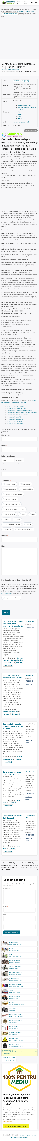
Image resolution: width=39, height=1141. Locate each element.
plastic (20, 114)
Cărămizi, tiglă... (15, 1021)
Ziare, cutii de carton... (15, 943)
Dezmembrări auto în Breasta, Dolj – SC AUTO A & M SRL (13, 726)
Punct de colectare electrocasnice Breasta (12, 676)
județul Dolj (25, 81)
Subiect (4, 536)
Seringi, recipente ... (14, 1027)
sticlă (19, 116)
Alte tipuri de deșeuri (9, 1057)
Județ (3, 464)
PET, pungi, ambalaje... (14, 949)
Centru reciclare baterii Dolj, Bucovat (13, 816)
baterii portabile (10, 489)
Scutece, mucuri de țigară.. (16, 1045)
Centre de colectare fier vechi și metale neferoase (22, 413)
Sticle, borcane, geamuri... (15, 955)
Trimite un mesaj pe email (21, 122)
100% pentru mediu (21, 3)
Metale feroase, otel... (14, 961)
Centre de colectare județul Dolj (16, 408)
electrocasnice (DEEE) (24, 105)
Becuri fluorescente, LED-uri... (16, 979)
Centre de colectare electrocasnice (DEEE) (19, 410)
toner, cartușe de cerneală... (16, 985)
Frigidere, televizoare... (15, 973)
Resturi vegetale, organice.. (16, 1039)
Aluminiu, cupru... (15, 967)
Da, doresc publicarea (12, 598)
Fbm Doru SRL (30, 772)
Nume (5, 906)
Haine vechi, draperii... (15, 991)
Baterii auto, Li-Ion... (14, 997)
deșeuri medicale (10, 499)
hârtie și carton (22, 110)
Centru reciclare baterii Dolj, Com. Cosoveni (13, 773)
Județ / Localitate (8, 456)
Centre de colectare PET (14, 417)
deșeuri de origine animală (13, 494)
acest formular (6, 593)
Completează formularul (10, 14)
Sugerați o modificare (31, 130)
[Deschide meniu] (36, 2)
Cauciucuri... (13, 1009)
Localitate (18, 464)
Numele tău (6, 435)
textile (20, 118)
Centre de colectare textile (15, 423)
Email (4, 446)
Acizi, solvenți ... (15, 1033)
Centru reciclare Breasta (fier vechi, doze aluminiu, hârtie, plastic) (13, 623)
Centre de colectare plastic (15, 419)
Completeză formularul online (17, 1126)
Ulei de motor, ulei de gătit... (16, 1003)
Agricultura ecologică (9, 1060)
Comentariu (7, 888)
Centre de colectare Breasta (15, 406)
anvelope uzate (10, 484)
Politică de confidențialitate (19, 1137)
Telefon (4, 470)
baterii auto (26, 484)
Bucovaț (12, 848)
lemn (23, 514)
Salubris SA (29, 675)
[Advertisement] (19, 38)
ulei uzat (8, 529)
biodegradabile (28, 489)
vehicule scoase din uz (25, 529)
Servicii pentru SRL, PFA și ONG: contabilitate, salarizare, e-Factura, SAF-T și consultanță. (19, 1052)
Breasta (16, 81)
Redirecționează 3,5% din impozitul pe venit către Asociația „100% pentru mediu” (16, 1099)
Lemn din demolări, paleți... (16, 1015)
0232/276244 (17, 100)
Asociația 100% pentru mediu (25, 11)
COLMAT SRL (29, 621)
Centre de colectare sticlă (14, 421)
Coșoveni (13, 803)
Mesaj (4, 546)
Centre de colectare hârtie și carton (17, 415)
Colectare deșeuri (24, 1135)
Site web (5, 923)
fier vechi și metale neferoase (27, 108)
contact (34, 1135)
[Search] (32, 3)
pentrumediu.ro (7, 1122)
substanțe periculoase (12, 524)
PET (19, 112)
